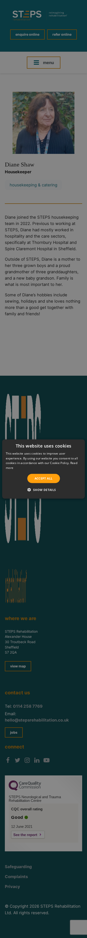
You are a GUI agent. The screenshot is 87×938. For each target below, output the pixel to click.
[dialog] (43, 469)
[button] (43, 490)
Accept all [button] (44, 478)
